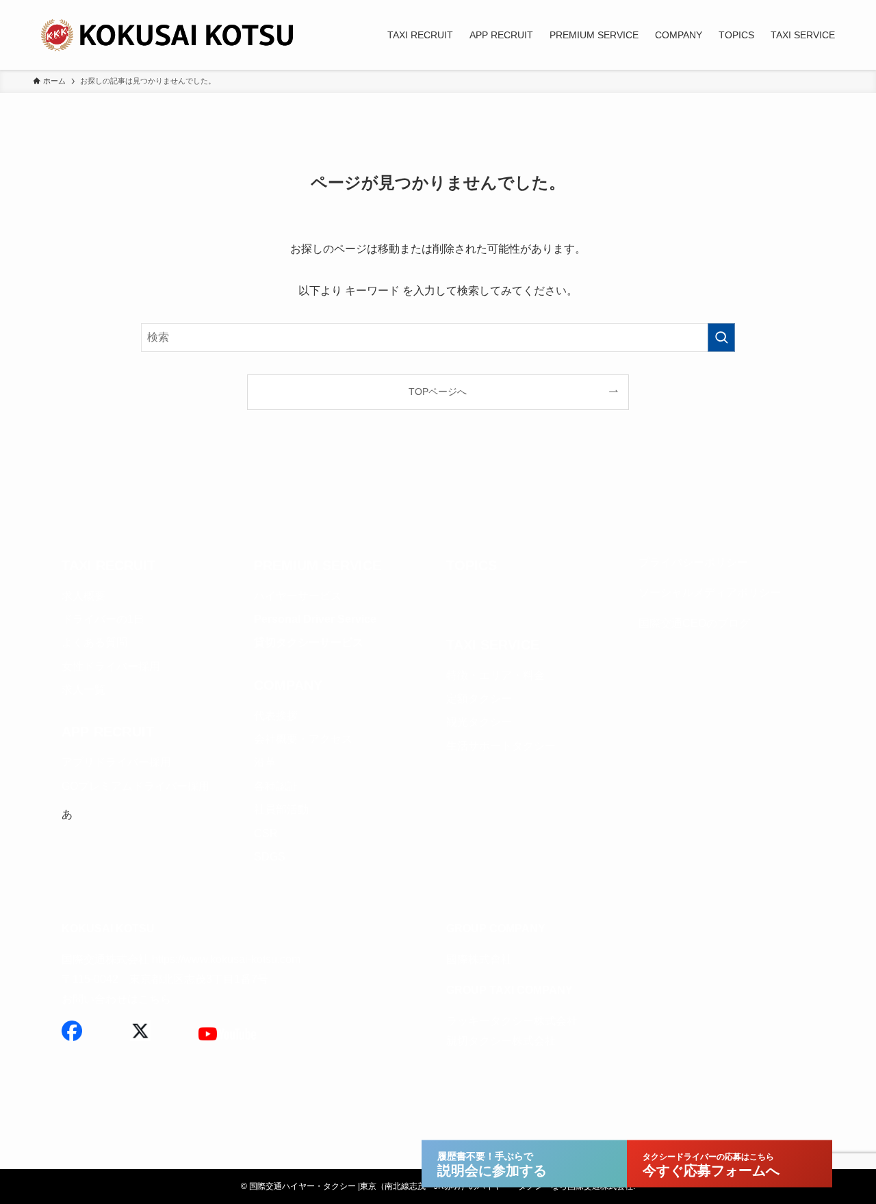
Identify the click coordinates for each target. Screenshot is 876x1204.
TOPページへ (438, 391)
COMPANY (288, 685)
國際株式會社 (479, 959)
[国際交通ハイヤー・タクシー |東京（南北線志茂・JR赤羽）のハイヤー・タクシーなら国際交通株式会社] (170, 35)
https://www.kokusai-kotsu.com (226, 959)
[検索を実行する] (721, 337)
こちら (154, 999)
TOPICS (471, 565)
